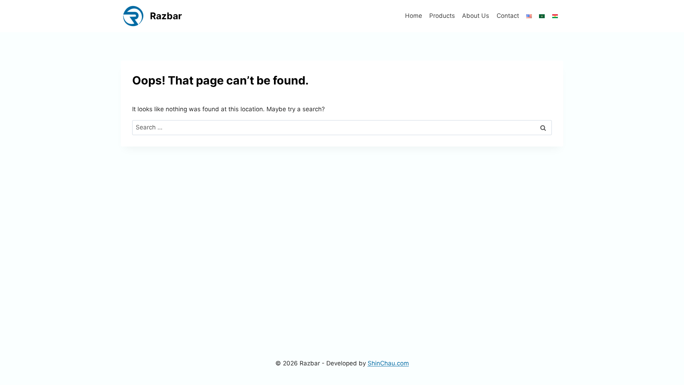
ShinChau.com (388, 363)
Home (413, 15)
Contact (508, 15)
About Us (475, 15)
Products (442, 15)
